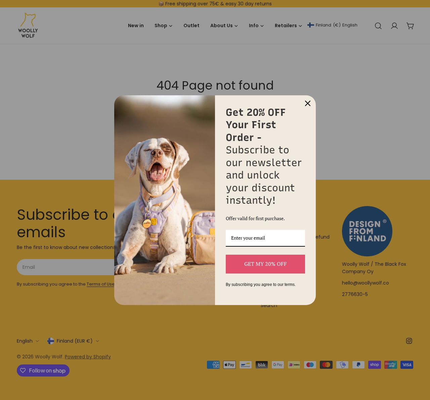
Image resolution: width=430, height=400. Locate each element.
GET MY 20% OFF (265, 263)
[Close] (308, 103)
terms (290, 284)
